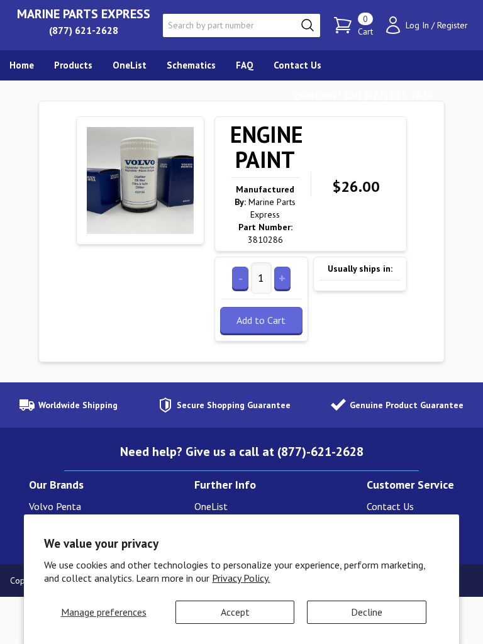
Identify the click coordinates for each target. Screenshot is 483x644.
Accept (235, 612)
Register (452, 25)
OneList (211, 506)
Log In (417, 25)
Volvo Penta (55, 506)
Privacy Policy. (241, 578)
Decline (366, 612)
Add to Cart (261, 320)
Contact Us (390, 506)
